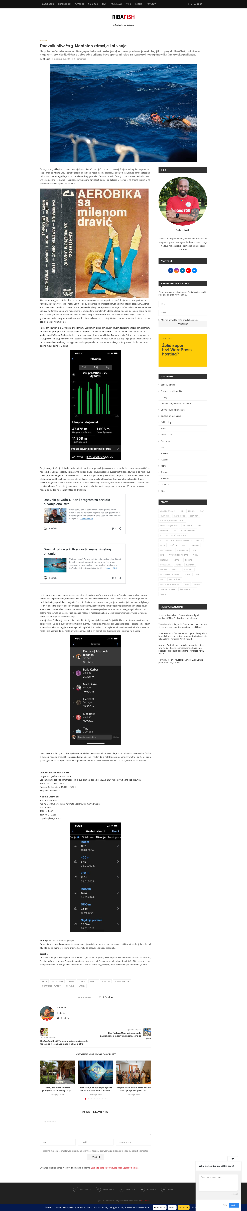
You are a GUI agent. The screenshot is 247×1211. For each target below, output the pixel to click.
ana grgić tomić (167, 511)
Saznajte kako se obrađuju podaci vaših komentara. (115, 1167)
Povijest (151, 4)
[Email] (201, 4)
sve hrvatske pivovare (169, 570)
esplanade (187, 526)
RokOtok (93, 4)
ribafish (93, 981)
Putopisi (79, 4)
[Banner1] (183, 350)
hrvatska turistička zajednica (173, 535)
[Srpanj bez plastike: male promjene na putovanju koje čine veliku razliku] (57, 1072)
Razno (138, 4)
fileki (199, 526)
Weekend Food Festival (170, 584)
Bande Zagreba (168, 384)
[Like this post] (100, 997)
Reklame (165, 472)
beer (181, 511)
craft (202, 511)
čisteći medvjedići (187, 589)
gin (174, 530)
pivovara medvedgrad (178, 555)
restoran (164, 560)
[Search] (205, 4)
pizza (195, 555)
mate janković (166, 550)
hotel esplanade (188, 530)
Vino (128, 4)
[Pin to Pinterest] (109, 997)
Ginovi (163, 428)
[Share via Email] (112, 997)
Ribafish (46, 59)
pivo (162, 555)
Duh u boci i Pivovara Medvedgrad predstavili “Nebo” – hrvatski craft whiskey (179, 616)
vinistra (199, 574)
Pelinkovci (116, 4)
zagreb (197, 584)
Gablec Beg (48, 4)
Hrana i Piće (64, 4)
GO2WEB (145, 1200)
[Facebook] (188, 4)
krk (183, 545)
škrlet (163, 594)
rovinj (178, 565)
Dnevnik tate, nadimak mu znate (176, 403)
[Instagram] (191, 4)
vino (162, 579)
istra (162, 545)
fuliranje (164, 530)
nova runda (182, 550)
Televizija (165, 484)
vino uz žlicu (174, 579)
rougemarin (165, 565)
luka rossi (194, 545)
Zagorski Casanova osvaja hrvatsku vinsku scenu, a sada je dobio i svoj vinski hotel (183, 625)
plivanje (82, 981)
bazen (44, 981)
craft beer (164, 516)
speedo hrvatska (122, 981)
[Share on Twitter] (106, 997)
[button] (43, 1080)
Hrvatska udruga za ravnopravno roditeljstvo (181, 540)
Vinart (188, 574)
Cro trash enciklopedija (171, 391)
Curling (164, 397)
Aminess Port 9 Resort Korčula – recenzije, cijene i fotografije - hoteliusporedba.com (182, 646)
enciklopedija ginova (169, 526)
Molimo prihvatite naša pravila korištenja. (179, 320)
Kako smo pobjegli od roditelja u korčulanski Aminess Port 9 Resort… (183, 637)
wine (187, 584)
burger (191, 511)
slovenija (190, 565)
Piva (104, 4)
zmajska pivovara (167, 589)
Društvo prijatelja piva (171, 416)
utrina (82, 986)
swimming (70, 986)
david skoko (179, 516)
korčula (173, 545)
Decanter (194, 516)
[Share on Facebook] (103, 997)
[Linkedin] (195, 4)
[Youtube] (198, 4)
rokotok (106, 981)
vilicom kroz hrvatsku (170, 574)
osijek (195, 550)
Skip (225, 1205)
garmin (71, 981)
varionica (188, 570)
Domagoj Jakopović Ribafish (172, 521)
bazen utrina (57, 981)
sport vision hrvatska (51, 986)
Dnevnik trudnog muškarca (173, 409)
